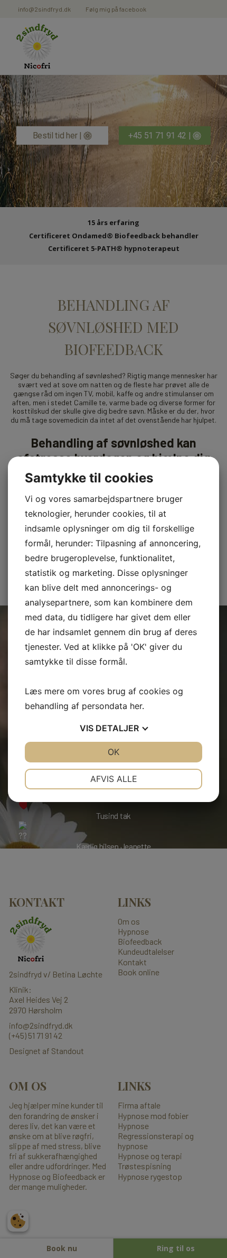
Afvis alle (113, 779)
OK (113, 752)
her (136, 706)
